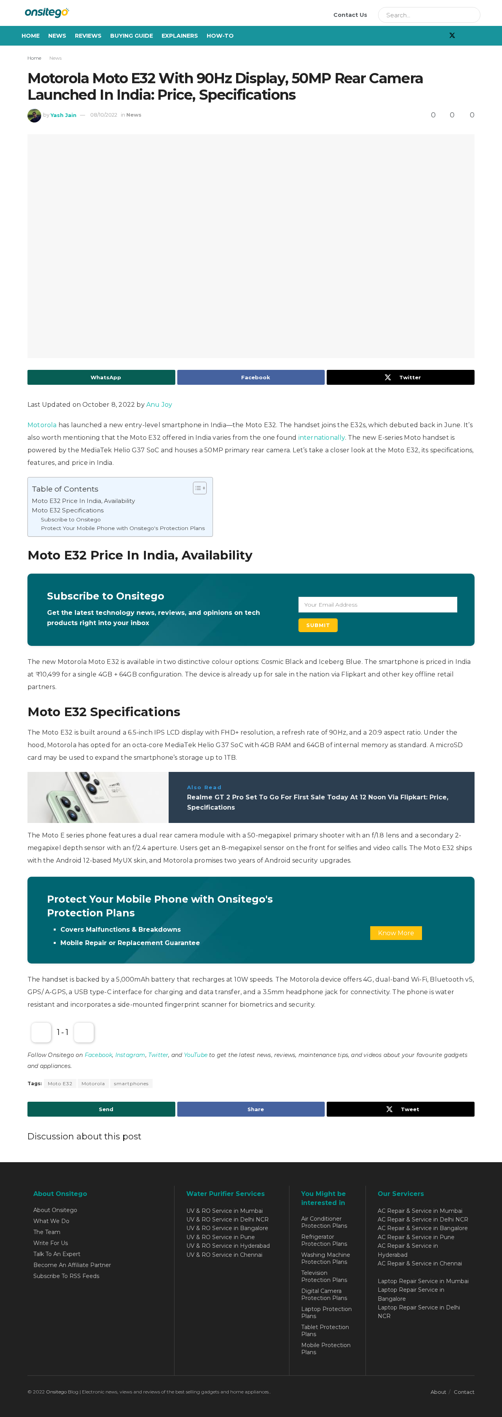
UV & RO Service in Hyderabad (228, 1245)
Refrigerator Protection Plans (324, 1240)
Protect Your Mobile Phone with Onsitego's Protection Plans (123, 528)
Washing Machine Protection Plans (325, 1258)
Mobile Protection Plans (326, 1349)
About (438, 1392)
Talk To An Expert (56, 1254)
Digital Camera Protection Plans (324, 1294)
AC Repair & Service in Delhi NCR (423, 1219)
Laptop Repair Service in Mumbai (423, 1281)
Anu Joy (159, 404)
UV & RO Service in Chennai (224, 1254)
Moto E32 (60, 1083)
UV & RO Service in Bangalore (227, 1228)
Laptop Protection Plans (326, 1312)
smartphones (131, 1083)
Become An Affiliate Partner (72, 1265)
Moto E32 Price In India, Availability (83, 501)
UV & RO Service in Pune (220, 1237)
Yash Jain (63, 115)
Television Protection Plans (324, 1276)
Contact (464, 1392)
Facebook (99, 1055)
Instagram (130, 1055)
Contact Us (350, 14)
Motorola (42, 425)
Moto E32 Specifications (68, 510)
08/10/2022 (103, 115)
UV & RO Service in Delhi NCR (227, 1219)
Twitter (158, 1055)
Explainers (180, 35)
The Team (46, 1232)
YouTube (195, 1055)
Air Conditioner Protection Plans (324, 1222)
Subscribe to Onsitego (71, 519)
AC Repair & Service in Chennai (420, 1263)
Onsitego (56, 1392)
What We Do (51, 1221)
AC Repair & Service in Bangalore (423, 1228)
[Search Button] (471, 15)
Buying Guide (131, 35)
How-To (220, 35)
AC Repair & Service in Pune (416, 1237)
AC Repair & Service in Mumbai (420, 1210)
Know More (396, 933)
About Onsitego (55, 1210)
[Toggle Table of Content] (196, 488)
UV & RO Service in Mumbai (224, 1210)
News (57, 35)
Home (31, 35)
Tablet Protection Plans (325, 1331)
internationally (321, 437)
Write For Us (50, 1243)
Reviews (88, 35)
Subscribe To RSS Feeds (66, 1276)
